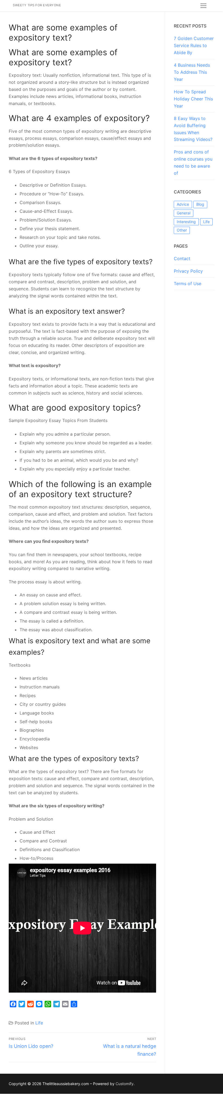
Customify (125, 1083)
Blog (200, 204)
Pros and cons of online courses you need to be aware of (193, 162)
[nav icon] (203, 5)
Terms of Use (187, 283)
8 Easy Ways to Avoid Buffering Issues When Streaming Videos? (193, 129)
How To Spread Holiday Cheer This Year (193, 99)
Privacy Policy (188, 271)
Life (39, 1023)
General (183, 213)
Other (182, 230)
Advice (183, 204)
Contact (182, 258)
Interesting (186, 221)
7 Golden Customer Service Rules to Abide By (194, 45)
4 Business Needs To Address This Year (192, 72)
